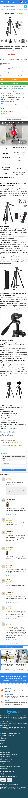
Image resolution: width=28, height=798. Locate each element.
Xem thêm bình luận (13, 643)
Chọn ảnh (5, 453)
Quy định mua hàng (4, 764)
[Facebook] (1, 774)
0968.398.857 (10, 101)
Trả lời (7, 484)
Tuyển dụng (3, 743)
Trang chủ (2, 9)
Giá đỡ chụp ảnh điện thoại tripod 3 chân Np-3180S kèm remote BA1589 (21, 665)
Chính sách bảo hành (5, 750)
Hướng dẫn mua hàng (5, 761)
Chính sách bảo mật (5, 752)
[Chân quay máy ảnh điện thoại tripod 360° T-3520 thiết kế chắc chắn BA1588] (7, 656)
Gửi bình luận (14, 469)
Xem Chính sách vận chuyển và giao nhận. (13, 88)
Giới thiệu (2, 740)
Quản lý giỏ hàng (4, 768)
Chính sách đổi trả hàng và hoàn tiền (8, 754)
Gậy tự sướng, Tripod (22, 9)
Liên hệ (2, 742)
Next (25, 660)
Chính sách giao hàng (5, 749)
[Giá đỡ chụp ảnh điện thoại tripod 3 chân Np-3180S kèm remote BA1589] (21, 656)
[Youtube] (3, 774)
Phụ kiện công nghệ (11, 9)
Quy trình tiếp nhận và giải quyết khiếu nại (10, 766)
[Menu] (25, 2)
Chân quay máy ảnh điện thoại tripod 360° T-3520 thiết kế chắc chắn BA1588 (7, 665)
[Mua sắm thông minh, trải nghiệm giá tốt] (12, 2)
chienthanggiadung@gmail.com (13, 104)
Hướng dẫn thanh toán (5, 763)
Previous (2, 660)
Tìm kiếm (25, 6)
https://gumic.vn (10, 735)
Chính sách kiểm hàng (5, 756)
